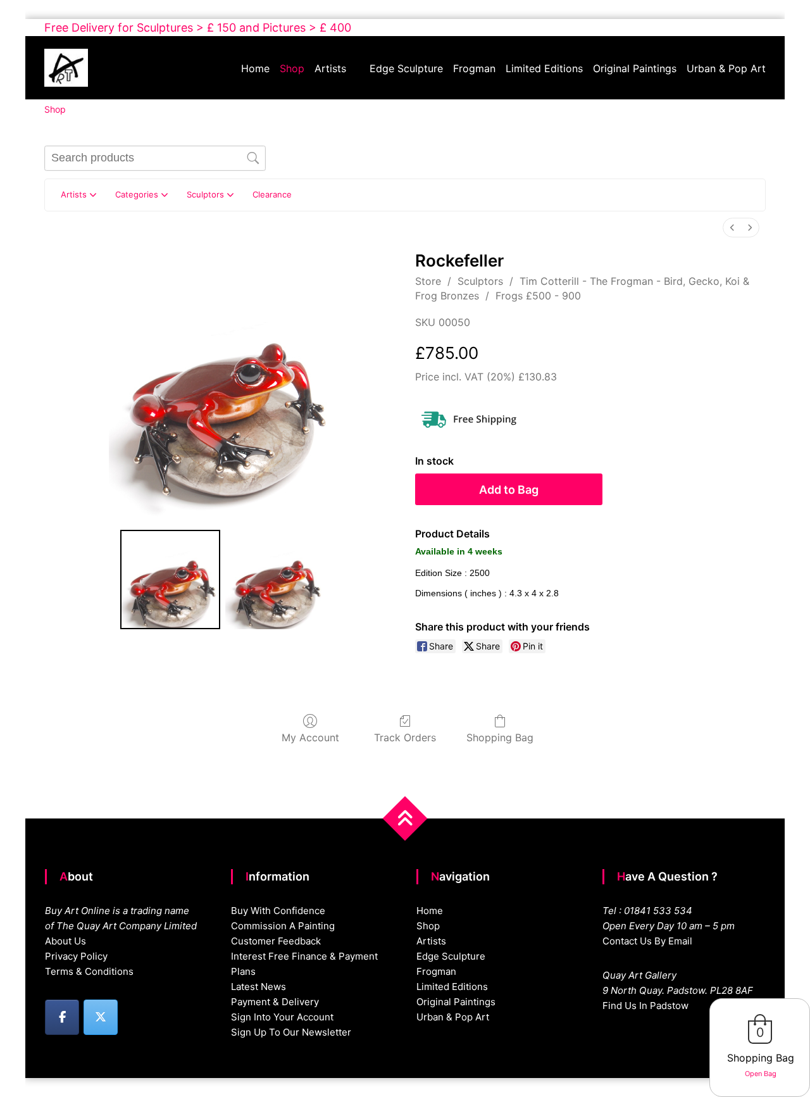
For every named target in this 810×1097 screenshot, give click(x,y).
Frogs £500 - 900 (538, 295)
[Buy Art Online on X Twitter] (101, 1017)
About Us (65, 941)
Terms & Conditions (89, 971)
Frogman (474, 68)
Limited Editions (544, 68)
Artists (330, 68)
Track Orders (405, 737)
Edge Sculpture (406, 68)
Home (255, 68)
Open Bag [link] (760, 1073)
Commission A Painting (283, 926)
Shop (292, 68)
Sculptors (480, 281)
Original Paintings (634, 68)
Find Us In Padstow (645, 1006)
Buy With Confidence (278, 911)
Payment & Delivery (275, 1002)
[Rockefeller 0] (170, 580)
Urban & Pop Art (726, 68)
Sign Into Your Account (282, 1017)
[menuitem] (732, 227)
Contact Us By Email (647, 941)
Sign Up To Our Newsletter (291, 1032)
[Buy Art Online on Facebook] (62, 1017)
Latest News (258, 987)
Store (428, 281)
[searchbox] (155, 158)
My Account (310, 737)
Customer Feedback (276, 941)
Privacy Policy (76, 956)
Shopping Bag (499, 737)
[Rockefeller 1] (275, 580)
